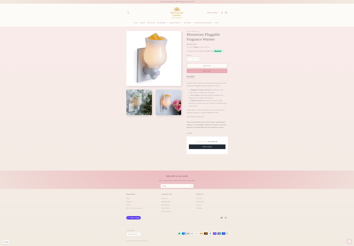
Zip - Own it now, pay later (134, 208)
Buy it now (207, 71)
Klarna (128, 205)
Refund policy (165, 205)
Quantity (189, 55)
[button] (128, 13)
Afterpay (128, 201)
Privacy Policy (165, 208)
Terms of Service (166, 211)
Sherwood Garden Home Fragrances (139, 240)
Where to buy (200, 201)
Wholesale (199, 208)
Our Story (199, 198)
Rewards (198, 205)
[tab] (191, 76)
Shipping (196, 47)
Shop (127, 198)
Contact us (164, 198)
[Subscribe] (191, 186)
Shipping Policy (166, 201)
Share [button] (190, 133)
